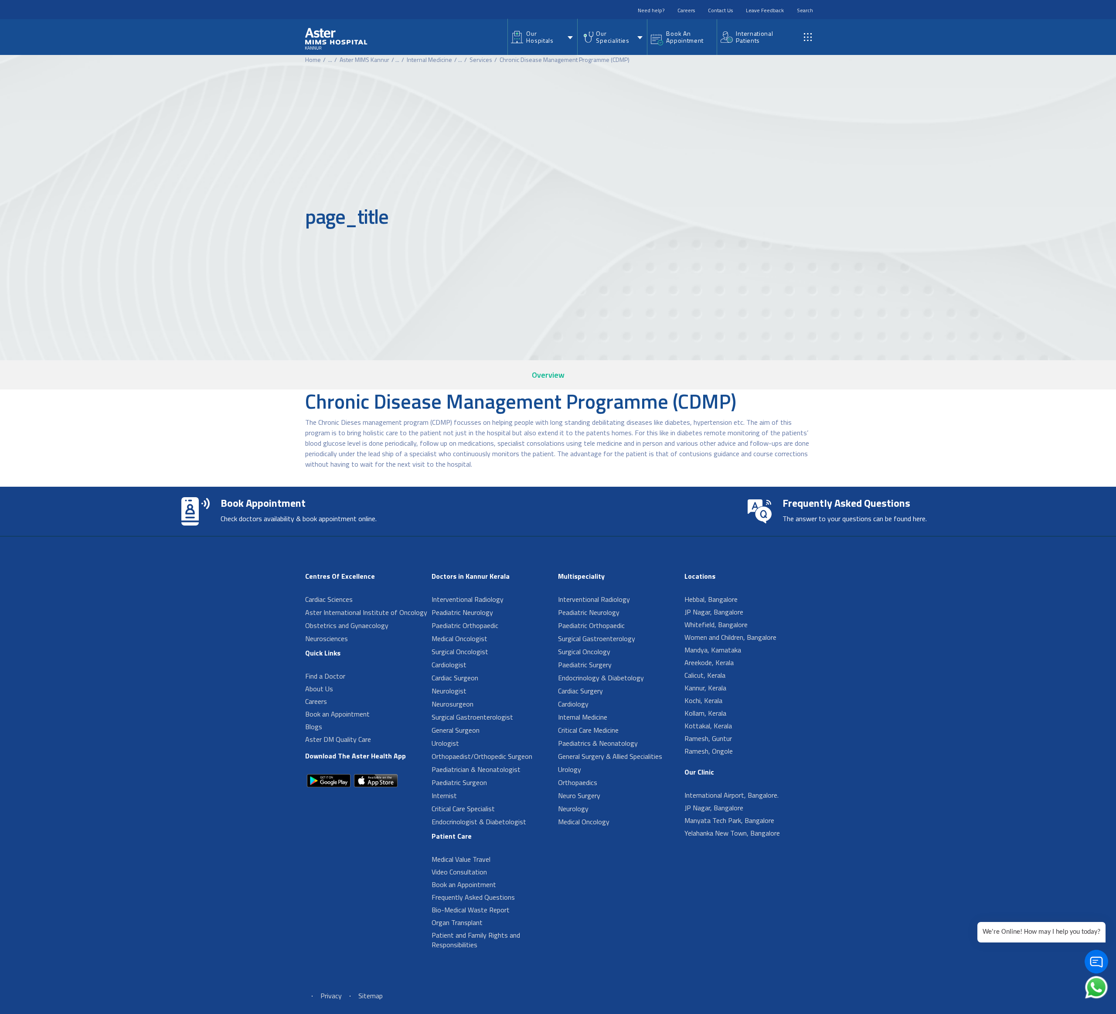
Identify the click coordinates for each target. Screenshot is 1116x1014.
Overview (548, 375)
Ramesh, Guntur (708, 738)
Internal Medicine (429, 59)
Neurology (573, 808)
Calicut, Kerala (704, 675)
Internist (444, 795)
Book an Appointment (337, 714)
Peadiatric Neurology (462, 612)
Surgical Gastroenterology (596, 638)
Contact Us (720, 10)
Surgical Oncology (584, 651)
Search (805, 10)
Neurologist (449, 691)
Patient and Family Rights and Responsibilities (476, 940)
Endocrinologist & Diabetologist (479, 821)
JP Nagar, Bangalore (713, 612)
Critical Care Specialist (463, 808)
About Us (319, 688)
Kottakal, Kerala (708, 725)
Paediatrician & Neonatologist (476, 769)
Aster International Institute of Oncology (366, 612)
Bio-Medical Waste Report (471, 910)
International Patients (754, 37)
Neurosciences (326, 638)
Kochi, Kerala (703, 700)
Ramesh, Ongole (708, 751)
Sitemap (370, 995)
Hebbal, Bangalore (711, 599)
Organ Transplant (457, 922)
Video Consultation (459, 872)
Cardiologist (449, 664)
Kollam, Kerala (705, 713)
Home (313, 59)
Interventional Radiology (468, 599)
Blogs (313, 726)
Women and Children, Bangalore (730, 637)
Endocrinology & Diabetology (601, 678)
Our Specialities (612, 37)
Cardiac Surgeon (455, 678)
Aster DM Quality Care (338, 739)
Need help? (651, 10)
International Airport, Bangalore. (731, 795)
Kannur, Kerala (705, 688)
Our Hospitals (539, 37)
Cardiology (573, 704)
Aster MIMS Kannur (364, 59)
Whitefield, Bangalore (716, 624)
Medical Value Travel (461, 859)
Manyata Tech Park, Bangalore (729, 820)
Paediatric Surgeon (459, 782)
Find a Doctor (325, 676)
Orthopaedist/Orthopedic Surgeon (482, 756)
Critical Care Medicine (588, 730)
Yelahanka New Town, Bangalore (732, 833)
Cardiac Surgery (580, 691)
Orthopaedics (577, 782)
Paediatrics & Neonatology (598, 743)
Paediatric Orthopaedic (465, 625)
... (330, 59)
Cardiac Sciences (329, 599)
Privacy (331, 995)
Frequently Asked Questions (473, 897)
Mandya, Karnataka (712, 650)
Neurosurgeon (452, 704)
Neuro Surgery (579, 795)
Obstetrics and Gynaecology (346, 625)
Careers (686, 10)
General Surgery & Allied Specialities (610, 756)
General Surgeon (456, 730)
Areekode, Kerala (709, 662)
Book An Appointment (685, 37)
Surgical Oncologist (460, 651)
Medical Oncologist (459, 638)
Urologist (445, 743)
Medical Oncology (583, 821)
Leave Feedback (765, 10)
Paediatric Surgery (585, 664)
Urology (569, 769)
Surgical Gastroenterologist (472, 717)
